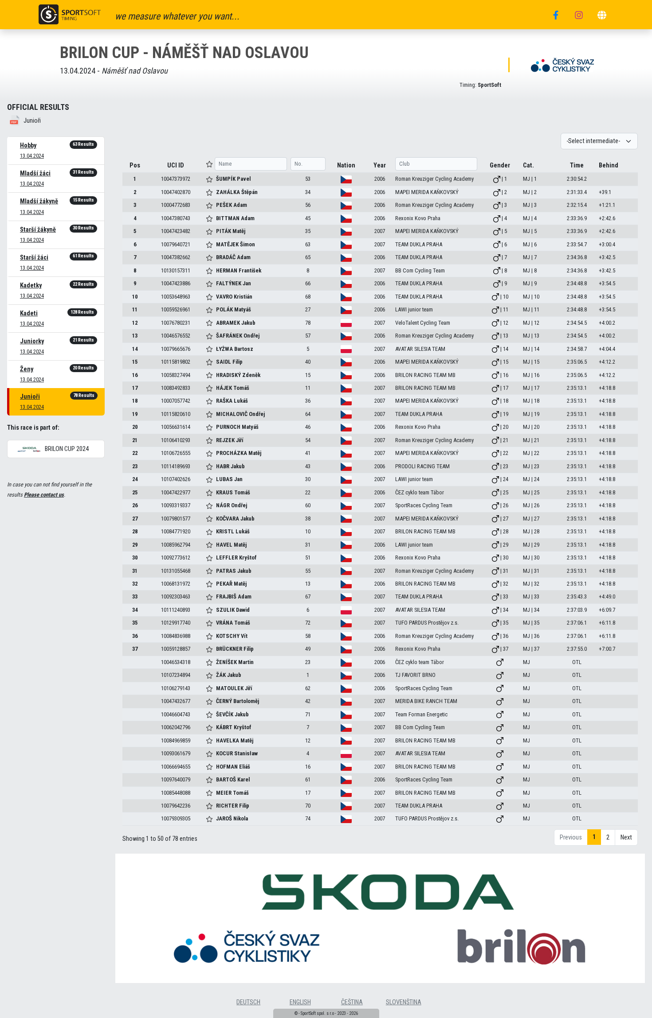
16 (134, 375)
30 (134, 557)
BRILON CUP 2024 (66, 449)
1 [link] (594, 837)
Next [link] (626, 837)
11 (134, 309)
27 (134, 518)
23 (134, 466)
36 (134, 636)
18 (134, 400)
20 (134, 427)
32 (134, 583)
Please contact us (44, 494)
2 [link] (607, 837)
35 (134, 622)
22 (134, 453)
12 (134, 322)
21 (134, 440)
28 (134, 531)
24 (134, 479)
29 (134, 544)
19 (134, 414)
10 (134, 296)
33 (134, 596)
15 (134, 361)
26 (134, 505)
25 (134, 492)
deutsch (248, 1002)
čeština (352, 1002)
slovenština (403, 1002)
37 (134, 648)
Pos (135, 165)
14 (134, 349)
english (300, 1002)
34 (134, 609)
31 (134, 570)
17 (134, 388)
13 (134, 335)
